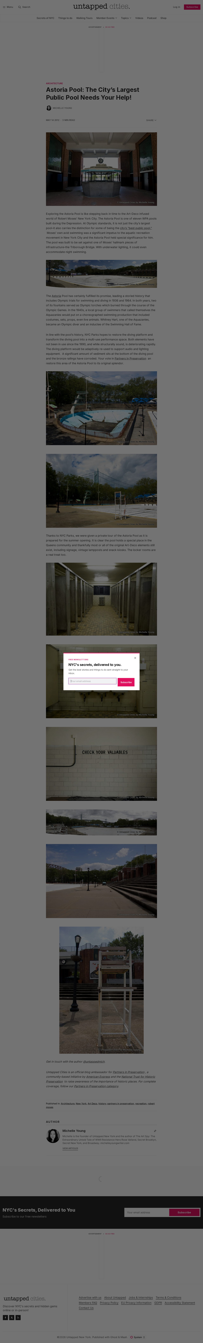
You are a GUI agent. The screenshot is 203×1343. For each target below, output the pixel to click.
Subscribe (126, 682)
